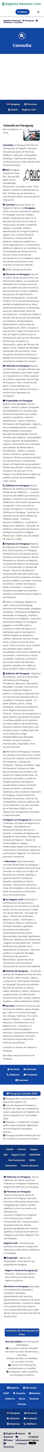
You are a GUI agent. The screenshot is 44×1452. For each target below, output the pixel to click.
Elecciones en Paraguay (16, 1286)
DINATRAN (34, 1154)
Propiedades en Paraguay (19, 400)
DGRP (6, 1393)
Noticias (35, 1393)
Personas (32, 104)
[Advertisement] (22, 77)
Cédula (14, 109)
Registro (14, 1387)
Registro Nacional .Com (23, 4)
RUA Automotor (16, 1160)
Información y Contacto (22, 1442)
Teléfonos (14, 1074)
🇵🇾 (28, 20)
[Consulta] (22, 35)
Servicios (10, 1005)
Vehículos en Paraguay (17, 365)
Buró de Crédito (13, 1341)
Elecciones (11, 861)
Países (9, 1440)
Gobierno (10, 1398)
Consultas (8, 145)
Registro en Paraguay (17, 819)
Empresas (22, 1080)
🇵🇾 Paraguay (13, 104)
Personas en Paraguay (18, 274)
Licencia (21, 1149)
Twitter (35, 1440)
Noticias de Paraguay (16, 971)
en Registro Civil (15, 899)
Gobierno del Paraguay (17, 673)
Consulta (10, 204)
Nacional (34, 1398)
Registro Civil (29, 109)
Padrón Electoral (29, 1165)
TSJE (5, 1154)
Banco (22, 1398)
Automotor (11, 1165)
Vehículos (31, 1069)
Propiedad (31, 1074)
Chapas (34, 1149)
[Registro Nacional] (38, 12)
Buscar (23, 11)
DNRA (32, 1160)
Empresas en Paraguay (17, 543)
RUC (7, 169)
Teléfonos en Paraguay (17, 485)
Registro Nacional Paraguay (20, 1270)
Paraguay (30, 208)
